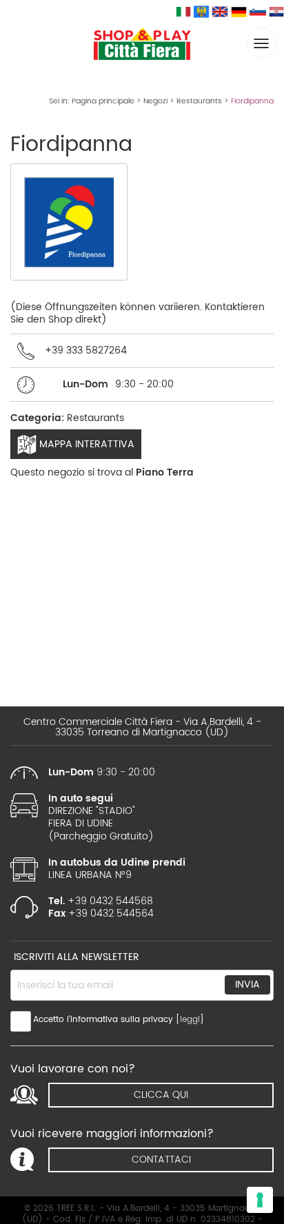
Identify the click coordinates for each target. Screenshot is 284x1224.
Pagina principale (103, 101)
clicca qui (161, 1095)
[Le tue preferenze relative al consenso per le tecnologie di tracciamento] (260, 1200)
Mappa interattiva (85, 444)
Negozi (155, 101)
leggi (190, 1019)
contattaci (161, 1159)
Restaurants (199, 101)
